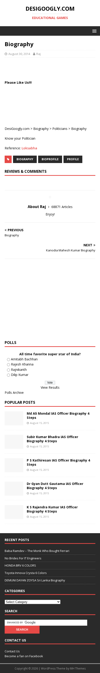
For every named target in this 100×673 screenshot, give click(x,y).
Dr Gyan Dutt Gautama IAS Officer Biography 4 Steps (55, 485)
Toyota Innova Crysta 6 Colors (26, 573)
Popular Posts (20, 402)
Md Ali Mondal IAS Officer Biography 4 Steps (58, 415)
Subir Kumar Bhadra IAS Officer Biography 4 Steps (52, 439)
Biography (41, 128)
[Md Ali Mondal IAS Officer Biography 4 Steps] (14, 422)
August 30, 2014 (19, 54)
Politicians (59, 128)
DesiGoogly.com (17, 128)
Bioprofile (50, 159)
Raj (38, 54)
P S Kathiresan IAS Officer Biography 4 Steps (58, 462)
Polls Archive (14, 392)
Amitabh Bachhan (24, 359)
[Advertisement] (52, 68)
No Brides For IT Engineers (23, 558)
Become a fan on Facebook (24, 656)
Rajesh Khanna (22, 364)
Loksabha (29, 148)
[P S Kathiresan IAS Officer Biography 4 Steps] (14, 469)
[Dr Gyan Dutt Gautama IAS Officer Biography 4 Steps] (14, 492)
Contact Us (12, 651)
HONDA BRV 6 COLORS (20, 565)
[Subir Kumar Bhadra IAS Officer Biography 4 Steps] (14, 446)
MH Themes (78, 668)
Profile (73, 159)
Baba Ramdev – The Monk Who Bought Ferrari (37, 551)
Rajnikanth (19, 369)
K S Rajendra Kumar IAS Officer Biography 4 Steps (52, 509)
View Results (50, 387)
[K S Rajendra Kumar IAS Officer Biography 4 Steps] (14, 516)
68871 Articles (62, 207)
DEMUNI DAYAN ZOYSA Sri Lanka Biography (35, 580)
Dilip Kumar (19, 374)
